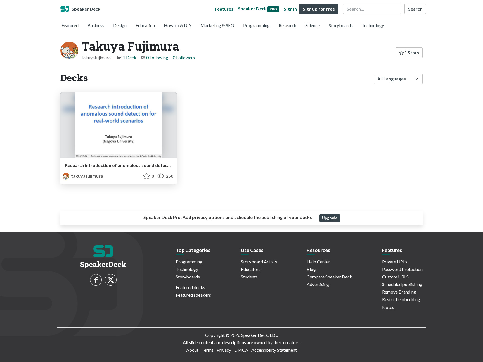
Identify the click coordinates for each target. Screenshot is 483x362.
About (192, 350)
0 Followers (184, 57)
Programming (256, 25)
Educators (251, 269)
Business (95, 25)
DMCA (241, 350)
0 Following (157, 57)
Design (120, 25)
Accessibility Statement (274, 350)
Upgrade (329, 218)
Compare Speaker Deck (329, 276)
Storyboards (341, 25)
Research (287, 25)
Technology (373, 25)
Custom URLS (395, 276)
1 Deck (129, 57)
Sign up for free (319, 8)
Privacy (224, 350)
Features (224, 8)
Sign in (290, 8)
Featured (70, 25)
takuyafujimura (86, 175)
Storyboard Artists (259, 261)
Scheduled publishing (402, 284)
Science (312, 25)
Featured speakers (193, 294)
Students (249, 276)
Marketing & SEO (217, 25)
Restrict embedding (401, 299)
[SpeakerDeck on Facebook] (96, 280)
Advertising (318, 284)
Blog (311, 269)
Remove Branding (399, 291)
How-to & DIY (177, 25)
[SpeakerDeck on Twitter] (111, 280)
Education (145, 25)
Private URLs (394, 261)
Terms (208, 350)
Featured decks (190, 287)
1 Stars (411, 52)
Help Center (318, 261)
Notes (388, 307)
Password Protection (402, 269)
